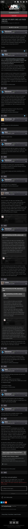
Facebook (10, 522)
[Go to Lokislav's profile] (2, 193)
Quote (5, 51)
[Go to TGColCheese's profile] (2, 119)
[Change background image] (23, 2)
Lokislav (7, 192)
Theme (13, 519)
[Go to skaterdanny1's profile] (2, 32)
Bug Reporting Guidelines (14, 12)
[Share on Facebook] (4, 502)
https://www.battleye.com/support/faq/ (15, 58)
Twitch (17, 522)
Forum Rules (10, 514)
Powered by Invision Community (14, 526)
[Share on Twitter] (2, 502)
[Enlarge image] (14, 218)
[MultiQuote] (2, 51)
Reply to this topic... (9, 488)
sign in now (7, 481)
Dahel (6, 54)
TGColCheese (8, 119)
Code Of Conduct (17, 514)
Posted (9, 32)
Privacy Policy (5, 514)
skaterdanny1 (6, 23)
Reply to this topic (15, 27)
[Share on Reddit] (6, 502)
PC (18, 23)
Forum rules (14, 15)
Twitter (14, 522)
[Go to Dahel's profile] (2, 54)
